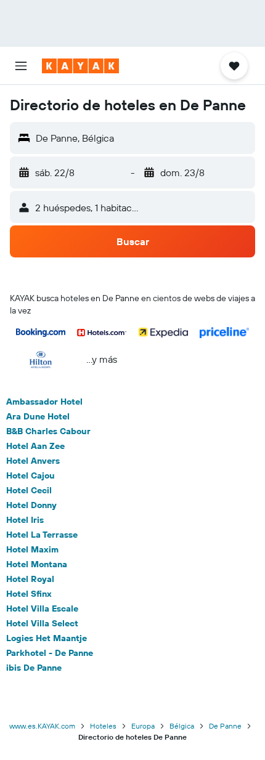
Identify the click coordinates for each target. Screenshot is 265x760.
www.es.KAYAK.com (42, 725)
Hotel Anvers (33, 460)
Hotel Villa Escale (42, 608)
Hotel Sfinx (29, 593)
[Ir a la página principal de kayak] (80, 66)
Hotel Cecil (29, 490)
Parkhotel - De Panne (49, 652)
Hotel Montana (36, 564)
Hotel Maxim (32, 549)
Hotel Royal (30, 578)
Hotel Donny (31, 505)
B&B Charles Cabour (48, 431)
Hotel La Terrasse (42, 534)
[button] (21, 65)
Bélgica (181, 725)
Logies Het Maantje (46, 638)
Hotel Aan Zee (35, 445)
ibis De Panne (34, 667)
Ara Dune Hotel (38, 416)
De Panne (225, 725)
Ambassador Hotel (44, 401)
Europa (143, 725)
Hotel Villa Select (42, 623)
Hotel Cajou (30, 475)
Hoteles (103, 725)
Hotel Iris (25, 519)
